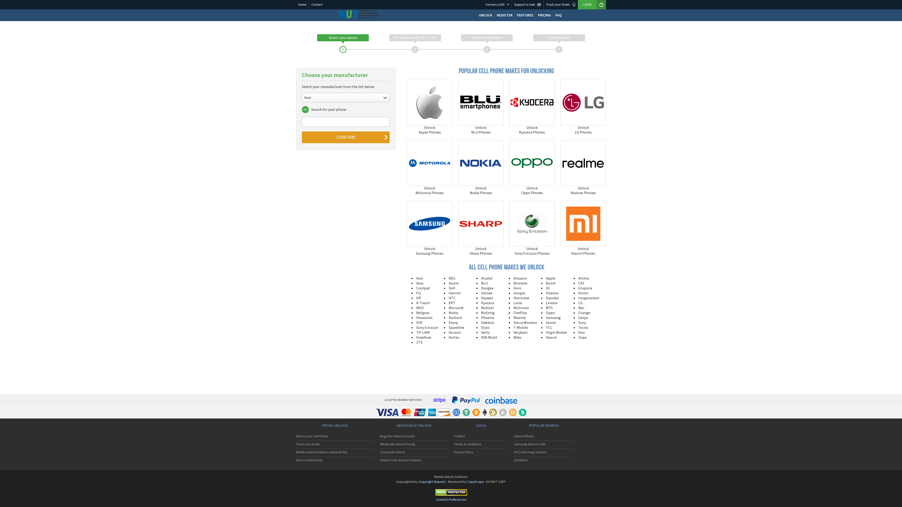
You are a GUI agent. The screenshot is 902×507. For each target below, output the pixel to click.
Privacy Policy (463, 452)
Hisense (552, 293)
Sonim (551, 322)
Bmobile (520, 283)
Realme (519, 317)
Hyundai (552, 298)
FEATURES (525, 15)
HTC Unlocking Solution (530, 452)
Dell (452, 288)
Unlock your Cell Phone (312, 436)
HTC (452, 298)
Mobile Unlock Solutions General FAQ (321, 452)
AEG (452, 278)
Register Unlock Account (397, 436)
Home (302, 4)
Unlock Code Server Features (400, 460)
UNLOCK (485, 15)
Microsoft (456, 308)
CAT (581, 283)
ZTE (419, 342)
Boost (551, 283)
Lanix (517, 303)
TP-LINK (423, 332)
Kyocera (487, 303)
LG (580, 303)
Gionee (486, 293)
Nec (581, 308)
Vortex (454, 337)
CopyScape (475, 482)
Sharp (453, 322)
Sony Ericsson (427, 327)
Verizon (455, 332)
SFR (419, 322)
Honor (583, 293)
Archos (583, 278)
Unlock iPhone (524, 436)
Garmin (455, 293)
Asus (420, 283)
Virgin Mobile (556, 332)
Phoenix (487, 317)
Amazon (520, 278)
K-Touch (423, 303)
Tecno (583, 327)
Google (519, 293)
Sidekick (487, 322)
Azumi (454, 283)
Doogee (487, 288)
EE (548, 288)
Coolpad (423, 288)
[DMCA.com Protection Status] (451, 493)
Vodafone (423, 337)
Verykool (520, 332)
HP (418, 298)
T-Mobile (520, 327)
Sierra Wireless (525, 322)
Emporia (585, 288)
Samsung (553, 317)
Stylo (485, 327)
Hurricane (521, 298)
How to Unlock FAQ (309, 460)
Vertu (485, 332)
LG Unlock (521, 460)
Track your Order (308, 444)
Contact (317, 4)
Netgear (423, 312)
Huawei (487, 298)
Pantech (455, 317)
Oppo (550, 312)
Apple (550, 278)
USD (495, 4)
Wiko (517, 337)
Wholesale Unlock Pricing (397, 444)
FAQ (558, 15)
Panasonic (424, 317)
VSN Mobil (489, 337)
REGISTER (505, 15)
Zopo (582, 337)
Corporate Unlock (392, 452)
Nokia (453, 312)
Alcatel (487, 278)
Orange (584, 312)
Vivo (581, 332)
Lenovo (552, 303)
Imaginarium (588, 298)
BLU (484, 283)
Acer (419, 278)
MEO (420, 308)
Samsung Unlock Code (529, 444)
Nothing (488, 312)
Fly (418, 293)
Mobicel (487, 308)
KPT (452, 303)
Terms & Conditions (468, 444)
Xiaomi (551, 337)
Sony (582, 322)
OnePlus (520, 312)
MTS (549, 308)
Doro (517, 288)
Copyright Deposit (432, 482)
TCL (549, 327)
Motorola (521, 308)
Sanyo (583, 317)
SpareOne (456, 327)
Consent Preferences (451, 499)
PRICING (544, 15)
